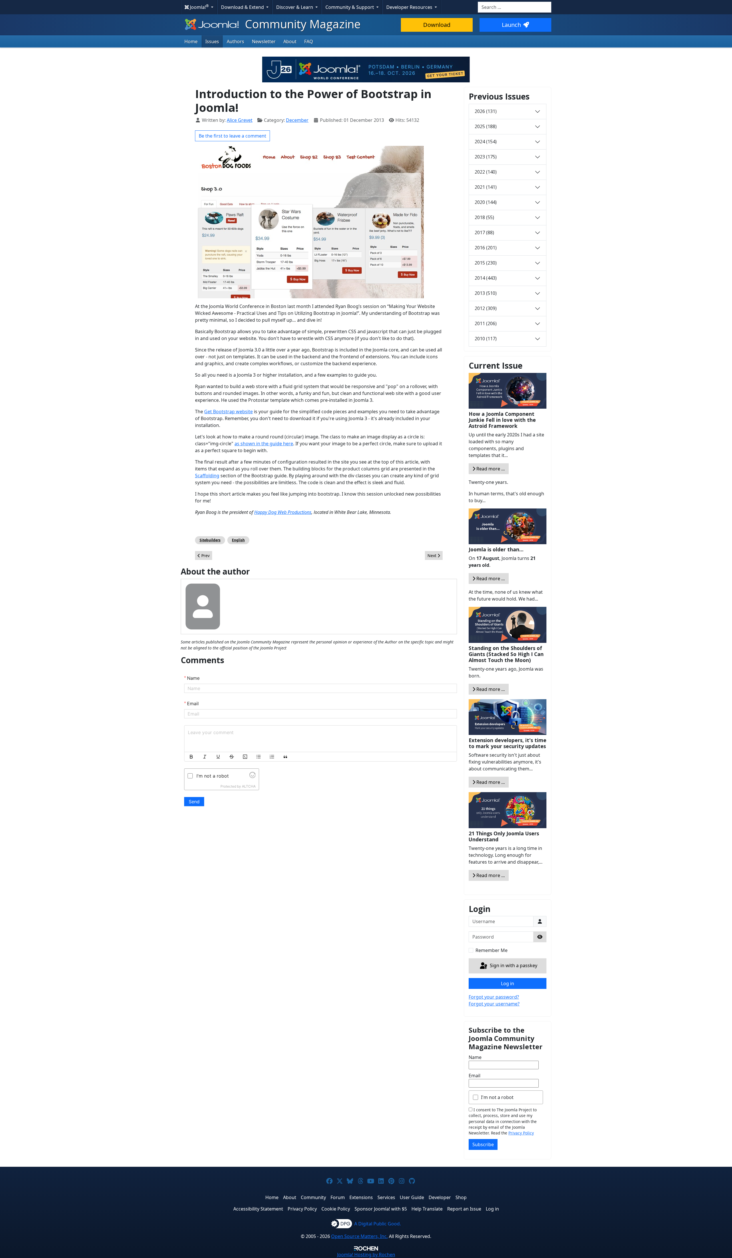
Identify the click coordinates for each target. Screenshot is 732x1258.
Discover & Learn (295, 7)
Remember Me (492, 950)
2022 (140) (486, 172)
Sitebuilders (210, 540)
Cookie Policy (335, 1209)
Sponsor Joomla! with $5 (381, 1209)
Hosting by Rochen (366, 1254)
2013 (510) (486, 293)
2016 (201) (486, 248)
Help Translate (427, 1209)
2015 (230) (486, 263)
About (290, 41)
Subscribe (483, 1144)
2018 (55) (484, 217)
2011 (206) (486, 323)
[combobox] (514, 7)
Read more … (490, 469)
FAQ (308, 41)
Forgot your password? (494, 997)
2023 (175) (486, 157)
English (238, 540)
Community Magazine (301, 24)
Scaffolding (207, 475)
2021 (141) (486, 187)
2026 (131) (486, 111)
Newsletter (264, 41)
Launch (511, 25)
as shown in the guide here (263, 443)
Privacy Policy (521, 1133)
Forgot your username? (494, 1004)
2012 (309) (486, 308)
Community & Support (350, 7)
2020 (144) (486, 202)
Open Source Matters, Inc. (359, 1236)
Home (191, 41)
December (297, 120)
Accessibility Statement (258, 1209)
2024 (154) (486, 141)
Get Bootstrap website (228, 411)
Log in (507, 983)
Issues (212, 41)
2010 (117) (486, 338)
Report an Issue (464, 1209)
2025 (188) (486, 126)
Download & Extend (243, 7)
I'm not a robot (497, 1097)
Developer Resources (409, 7)
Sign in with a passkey (513, 965)
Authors (235, 41)
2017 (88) (484, 232)
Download (436, 25)
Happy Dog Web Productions (282, 512)
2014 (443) (486, 278)
